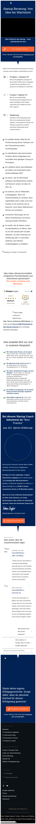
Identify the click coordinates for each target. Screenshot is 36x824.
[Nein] (16, 822)
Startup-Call (6, 759)
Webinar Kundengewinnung (10, 761)
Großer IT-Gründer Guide (10, 750)
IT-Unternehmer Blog (8, 735)
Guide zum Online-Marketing (11, 753)
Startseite (5, 729)
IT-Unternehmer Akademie (10, 732)
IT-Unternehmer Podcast (10, 738)
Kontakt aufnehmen (8, 790)
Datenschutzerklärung (9, 796)
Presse (4, 793)
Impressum (5, 799)
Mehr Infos (27, 291)
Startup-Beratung (7, 756)
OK (2, 822)
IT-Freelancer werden (9, 741)
